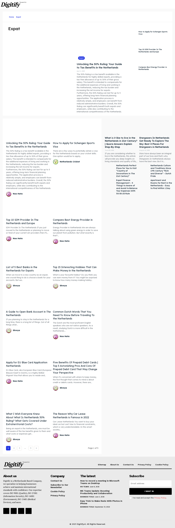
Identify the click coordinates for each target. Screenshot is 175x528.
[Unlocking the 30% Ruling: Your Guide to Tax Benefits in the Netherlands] (99, 43)
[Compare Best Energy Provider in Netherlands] (130, 68)
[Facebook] (6, 511)
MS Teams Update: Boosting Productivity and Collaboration (96, 492)
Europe (98, 16)
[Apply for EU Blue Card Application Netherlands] (29, 350)
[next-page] (36, 448)
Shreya (16, 285)
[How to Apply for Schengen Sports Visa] (130, 33)
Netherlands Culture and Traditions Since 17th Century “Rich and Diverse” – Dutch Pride (161, 170)
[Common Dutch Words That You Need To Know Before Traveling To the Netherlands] (75, 299)
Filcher (121, 16)
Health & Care (149, 16)
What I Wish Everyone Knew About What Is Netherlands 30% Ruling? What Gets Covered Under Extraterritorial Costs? (26, 419)
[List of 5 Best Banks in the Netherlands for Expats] (29, 254)
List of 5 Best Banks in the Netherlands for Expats (21, 269)
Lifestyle (170, 16)
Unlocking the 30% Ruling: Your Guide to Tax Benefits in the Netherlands (99, 66)
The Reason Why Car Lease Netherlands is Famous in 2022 (71, 415)
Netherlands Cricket (70, 161)
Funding (138, 16)
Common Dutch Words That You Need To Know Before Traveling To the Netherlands (73, 315)
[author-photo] (9, 194)
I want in (149, 491)
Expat (114, 16)
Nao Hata (18, 193)
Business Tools (78, 16)
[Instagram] (14, 511)
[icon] (7, 17)
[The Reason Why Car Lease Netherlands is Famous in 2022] (75, 401)
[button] (168, 4)
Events (106, 16)
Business (67, 16)
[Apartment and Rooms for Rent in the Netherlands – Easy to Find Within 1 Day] (144, 184)
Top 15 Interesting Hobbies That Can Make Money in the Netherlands (75, 269)
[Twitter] (29, 511)
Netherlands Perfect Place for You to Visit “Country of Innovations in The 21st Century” (126, 170)
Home (11, 17)
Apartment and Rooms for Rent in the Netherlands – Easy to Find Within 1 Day (161, 184)
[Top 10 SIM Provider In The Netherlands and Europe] (130, 51)
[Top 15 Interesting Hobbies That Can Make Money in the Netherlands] (75, 254)
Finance (129, 16)
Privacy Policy (160, 498)
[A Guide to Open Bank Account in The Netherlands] (29, 299)
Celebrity (89, 16)
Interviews (161, 16)
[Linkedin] (21, 511)
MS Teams (84, 487)
